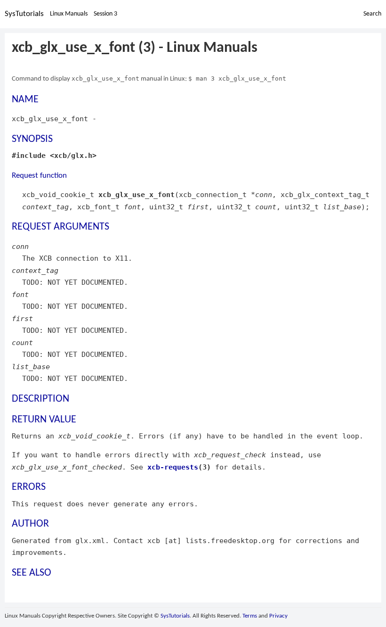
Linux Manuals (69, 13)
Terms (249, 616)
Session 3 (105, 13)
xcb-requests (172, 467)
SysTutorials (24, 14)
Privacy (278, 616)
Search (372, 13)
